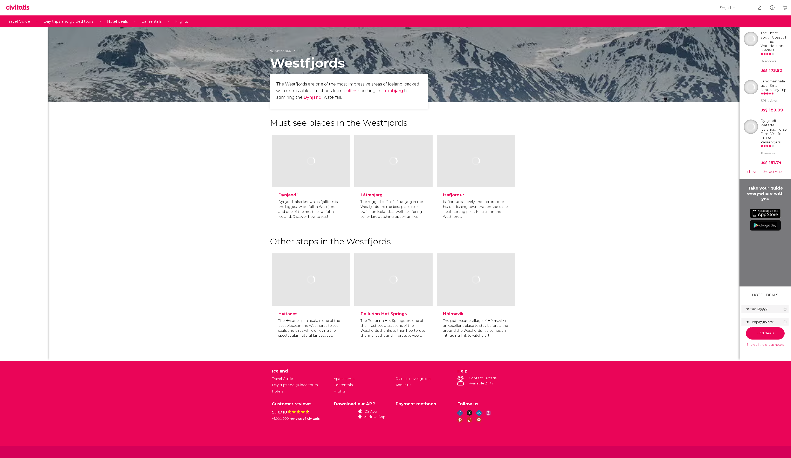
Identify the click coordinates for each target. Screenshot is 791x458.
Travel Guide (18, 21)
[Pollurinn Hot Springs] (393, 292)
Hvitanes (287, 313)
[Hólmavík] (476, 292)
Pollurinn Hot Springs (383, 313)
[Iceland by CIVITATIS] (19, 7)
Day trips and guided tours (69, 21)
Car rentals (152, 21)
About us (403, 385)
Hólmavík (453, 313)
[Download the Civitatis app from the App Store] (765, 213)
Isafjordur (453, 194)
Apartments (344, 379)
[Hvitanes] (311, 292)
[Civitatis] (282, 451)
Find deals (765, 333)
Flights (181, 21)
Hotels (277, 391)
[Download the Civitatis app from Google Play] (765, 225)
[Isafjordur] (476, 174)
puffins (350, 90)
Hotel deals (117, 21)
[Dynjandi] (311, 174)
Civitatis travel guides (413, 379)
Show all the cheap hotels (765, 345)
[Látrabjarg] (393, 174)
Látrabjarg (392, 90)
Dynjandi (313, 97)
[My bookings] (760, 7)
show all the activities (765, 172)
